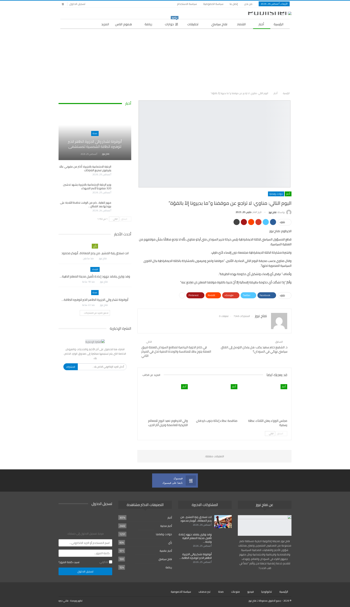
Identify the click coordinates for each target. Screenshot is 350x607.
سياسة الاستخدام (187, 3)
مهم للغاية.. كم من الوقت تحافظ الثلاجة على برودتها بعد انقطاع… (85, 204)
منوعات (235, 591)
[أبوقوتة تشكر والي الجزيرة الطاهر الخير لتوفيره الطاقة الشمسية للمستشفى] (95, 137)
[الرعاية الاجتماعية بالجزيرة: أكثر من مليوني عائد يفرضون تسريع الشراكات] (122, 171)
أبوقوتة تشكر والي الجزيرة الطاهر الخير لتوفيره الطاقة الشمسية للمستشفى (95, 144)
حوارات (171, 23)
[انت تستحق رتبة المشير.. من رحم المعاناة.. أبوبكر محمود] (223, 521)
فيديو (250, 591)
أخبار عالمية (166, 550)
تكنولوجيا (266, 591)
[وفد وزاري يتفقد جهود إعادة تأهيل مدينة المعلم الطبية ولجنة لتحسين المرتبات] (223, 539)
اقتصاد (241, 24)
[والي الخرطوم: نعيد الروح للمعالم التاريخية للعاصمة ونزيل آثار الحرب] (165, 400)
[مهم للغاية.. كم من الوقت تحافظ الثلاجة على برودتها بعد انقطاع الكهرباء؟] (122, 207)
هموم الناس (123, 24)
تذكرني (103, 561)
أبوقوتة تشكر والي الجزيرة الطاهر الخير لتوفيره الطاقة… (95, 300)
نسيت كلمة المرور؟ (69, 562)
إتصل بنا (234, 3)
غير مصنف (204, 591)
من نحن (248, 3)
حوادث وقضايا (276, 193)
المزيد (105, 24)
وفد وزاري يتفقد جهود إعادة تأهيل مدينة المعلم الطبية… (95, 276)
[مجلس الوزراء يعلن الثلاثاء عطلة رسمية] (264, 400)
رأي (95, 246)
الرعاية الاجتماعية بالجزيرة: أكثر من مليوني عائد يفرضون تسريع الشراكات (85, 168)
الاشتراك (70, 366)
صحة (95, 133)
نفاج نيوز (252, 600)
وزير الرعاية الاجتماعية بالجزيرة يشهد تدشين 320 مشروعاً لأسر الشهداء (87, 186)
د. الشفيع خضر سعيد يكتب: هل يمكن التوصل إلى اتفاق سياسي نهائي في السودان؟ (254, 349)
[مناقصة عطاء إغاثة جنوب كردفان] (214, 400)
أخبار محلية (166, 525)
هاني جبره (63, 600)
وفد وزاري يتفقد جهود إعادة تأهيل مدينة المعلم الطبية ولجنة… (195, 538)
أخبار (261, 24)
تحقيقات (192, 24)
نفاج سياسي (219, 24)
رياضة (148, 24)
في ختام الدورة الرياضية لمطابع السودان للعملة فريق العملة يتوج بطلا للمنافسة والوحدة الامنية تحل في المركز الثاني (176, 351)
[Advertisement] (175, 59)
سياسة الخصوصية (213, 3)
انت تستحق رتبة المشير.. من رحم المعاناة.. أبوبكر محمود (95, 253)
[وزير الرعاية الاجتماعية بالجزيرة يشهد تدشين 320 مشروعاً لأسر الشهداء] (122, 189)
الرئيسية (279, 24)
